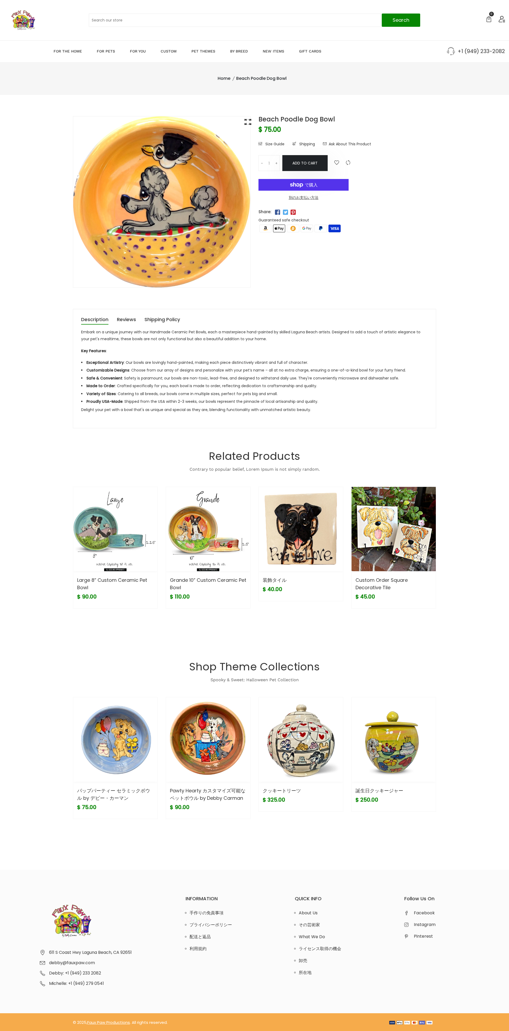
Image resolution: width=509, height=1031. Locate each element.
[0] (489, 20)
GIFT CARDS (310, 51)
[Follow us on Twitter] (285, 212)
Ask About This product (350, 144)
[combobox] (254, 20)
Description (94, 320)
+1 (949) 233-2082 (481, 51)
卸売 (303, 961)
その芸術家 (309, 925)
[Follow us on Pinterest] (293, 212)
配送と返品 (200, 937)
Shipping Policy (162, 320)
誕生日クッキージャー (379, 790)
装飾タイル (275, 580)
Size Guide (274, 144)
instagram (425, 924)
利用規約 (198, 949)
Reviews (126, 320)
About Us (308, 913)
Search (401, 20)
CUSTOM (169, 51)
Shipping (306, 144)
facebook (424, 913)
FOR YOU (138, 51)
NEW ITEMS (273, 51)
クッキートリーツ (282, 790)
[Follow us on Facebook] (277, 212)
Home (224, 78)
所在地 (305, 972)
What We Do (312, 937)
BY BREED (239, 51)
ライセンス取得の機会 (320, 949)
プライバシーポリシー (211, 925)
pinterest (423, 936)
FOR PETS (106, 51)
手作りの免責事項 (206, 913)
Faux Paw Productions (108, 1022)
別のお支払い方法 (303, 197)
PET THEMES (203, 51)
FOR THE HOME (68, 51)
